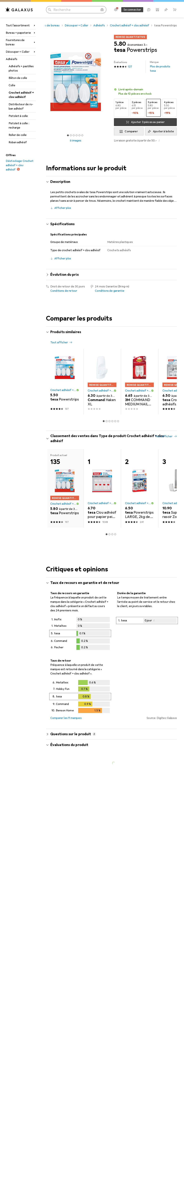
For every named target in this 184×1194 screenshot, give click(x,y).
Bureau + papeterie (18, 33)
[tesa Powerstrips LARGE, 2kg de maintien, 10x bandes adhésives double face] (139, 488)
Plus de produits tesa (160, 67)
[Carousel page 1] (104, 421)
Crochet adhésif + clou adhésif (21, 95)
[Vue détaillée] (80, 634)
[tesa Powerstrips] (64, 381)
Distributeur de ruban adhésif (21, 106)
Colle (12, 85)
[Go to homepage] (19, 9)
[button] (145, 91)
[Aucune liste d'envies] (166, 10)
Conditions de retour (63, 291)
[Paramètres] (116, 10)
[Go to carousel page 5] (115, 421)
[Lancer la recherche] (49, 9)
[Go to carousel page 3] (109, 421)
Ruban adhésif (18, 142)
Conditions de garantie (109, 291)
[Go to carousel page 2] (106, 421)
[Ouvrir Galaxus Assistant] (149, 10)
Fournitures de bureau (15, 42)
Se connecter (132, 9)
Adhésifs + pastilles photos (21, 68)
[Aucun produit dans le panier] (175, 10)
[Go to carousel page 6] (118, 421)
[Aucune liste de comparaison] (157, 10)
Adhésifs (11, 59)
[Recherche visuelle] (102, 9)
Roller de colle (18, 135)
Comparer (131, 131)
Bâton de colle (18, 78)
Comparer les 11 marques (66, 718)
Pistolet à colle (18, 116)
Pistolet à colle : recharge (19, 125)
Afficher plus (62, 208)
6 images (75, 140)
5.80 (120, 44)
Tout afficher (59, 342)
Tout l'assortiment (18, 25)
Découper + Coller (17, 52)
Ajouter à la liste (163, 131)
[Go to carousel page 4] (112, 421)
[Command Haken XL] (102, 381)
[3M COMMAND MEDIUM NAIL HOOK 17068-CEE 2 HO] (139, 381)
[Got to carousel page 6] (82, 135)
